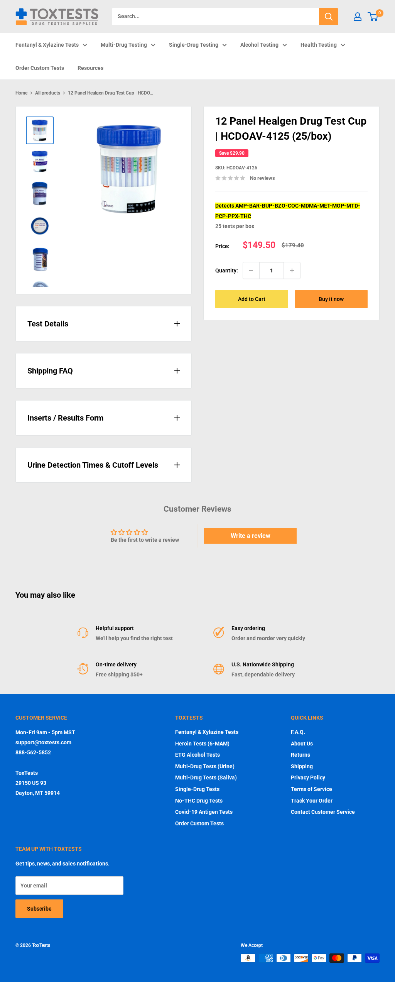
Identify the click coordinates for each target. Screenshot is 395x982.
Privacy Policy (308, 777)
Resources (90, 68)
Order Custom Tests (39, 68)
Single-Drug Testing (193, 45)
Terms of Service (311, 789)
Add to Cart (251, 299)
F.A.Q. (298, 732)
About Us (302, 743)
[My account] (357, 16)
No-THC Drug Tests (199, 801)
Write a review (250, 535)
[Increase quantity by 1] (292, 270)
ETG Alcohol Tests (197, 755)
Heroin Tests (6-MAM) (202, 743)
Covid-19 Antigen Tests (204, 812)
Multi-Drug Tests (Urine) (205, 766)
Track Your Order (312, 801)
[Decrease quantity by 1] (251, 270)
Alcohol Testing (259, 45)
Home (21, 93)
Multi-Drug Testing (124, 45)
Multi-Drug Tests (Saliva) (206, 777)
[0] (373, 16)
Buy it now (331, 299)
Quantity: (226, 270)
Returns (300, 755)
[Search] (328, 16)
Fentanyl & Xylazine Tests (47, 45)
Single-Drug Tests (197, 789)
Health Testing (318, 45)
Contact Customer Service (323, 812)
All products (47, 93)
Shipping (302, 766)
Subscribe (39, 909)
